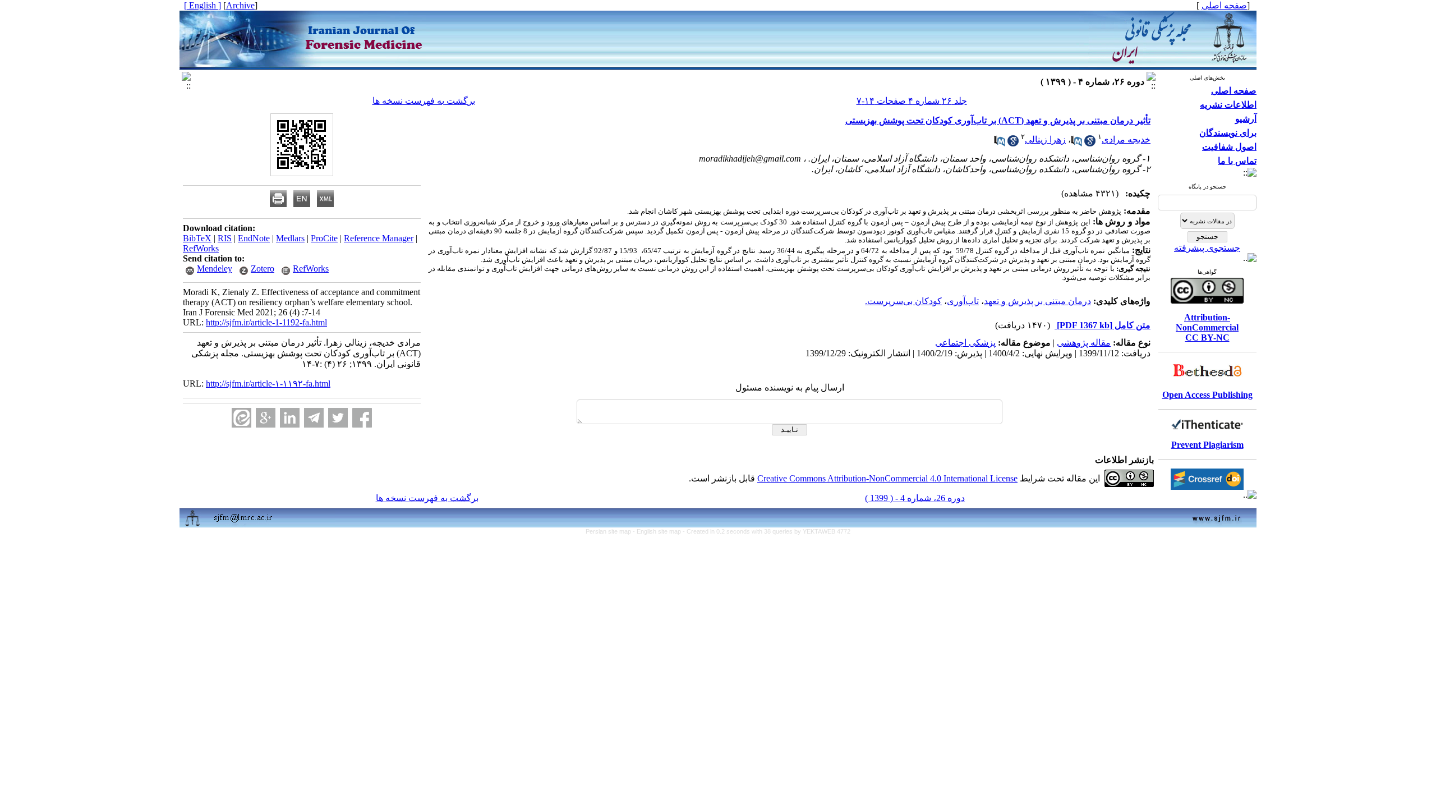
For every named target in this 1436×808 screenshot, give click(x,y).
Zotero (262, 268)
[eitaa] (241, 418)
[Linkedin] (290, 418)
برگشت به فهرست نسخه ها (423, 100)
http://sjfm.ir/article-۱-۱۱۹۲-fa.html (268, 383)
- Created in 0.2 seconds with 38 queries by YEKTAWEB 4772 (766, 531)
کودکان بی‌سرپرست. (903, 301)
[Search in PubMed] (1076, 143)
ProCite (324, 238)
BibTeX (197, 238)
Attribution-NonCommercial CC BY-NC (1207, 327)
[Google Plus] (265, 418)
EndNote (254, 238)
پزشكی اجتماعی (965, 342)
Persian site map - (611, 531)
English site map (660, 531)
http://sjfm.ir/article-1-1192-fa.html (266, 322)
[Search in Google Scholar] (1090, 143)
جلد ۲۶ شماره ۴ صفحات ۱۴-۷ (912, 100)
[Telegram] (314, 418)
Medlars (290, 238)
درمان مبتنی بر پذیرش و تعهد (1037, 301)
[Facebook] (362, 418)
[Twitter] (338, 418)
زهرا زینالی (1045, 139)
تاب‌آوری (963, 301)
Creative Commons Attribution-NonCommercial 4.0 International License (887, 478)
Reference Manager (378, 238)
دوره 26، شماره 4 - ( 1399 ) (915, 498)
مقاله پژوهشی (1084, 342)
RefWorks (201, 248)
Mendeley (214, 268)
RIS (225, 238)
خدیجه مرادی (1126, 139)
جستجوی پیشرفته (1207, 247)
